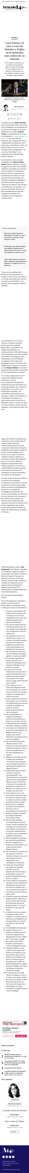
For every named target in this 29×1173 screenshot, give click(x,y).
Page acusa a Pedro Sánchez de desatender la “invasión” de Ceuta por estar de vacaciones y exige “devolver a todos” (14, 236)
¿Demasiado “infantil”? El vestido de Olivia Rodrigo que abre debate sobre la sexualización (15, 1062)
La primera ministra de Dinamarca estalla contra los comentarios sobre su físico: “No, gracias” (15, 1073)
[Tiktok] (13, 1157)
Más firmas (13, 1131)
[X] (11, 114)
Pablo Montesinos (19, 107)
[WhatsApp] (17, 114)
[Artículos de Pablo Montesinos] (6, 107)
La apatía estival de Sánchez (13, 1068)
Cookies (16, 1163)
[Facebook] (8, 114)
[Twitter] (3, 1157)
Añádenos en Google (15, 118)
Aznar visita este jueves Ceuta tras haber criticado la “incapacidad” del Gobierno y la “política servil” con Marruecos (15, 262)
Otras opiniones (6, 1079)
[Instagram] (7, 1157)
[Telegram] (21, 114)
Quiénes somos (6, 1161)
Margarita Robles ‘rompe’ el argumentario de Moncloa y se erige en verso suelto (16, 1056)
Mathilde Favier (10, 1)
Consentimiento (6, 1165)
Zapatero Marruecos (20, 1)
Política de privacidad (8, 1163)
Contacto (13, 1161)
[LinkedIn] (14, 114)
